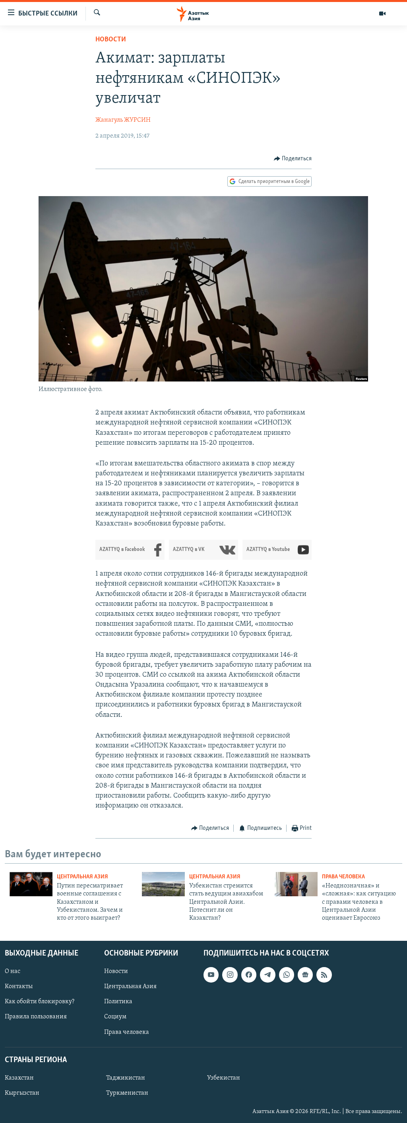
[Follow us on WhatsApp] (286, 974)
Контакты (19, 986)
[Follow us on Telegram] (267, 974)
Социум (115, 1017)
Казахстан (19, 1078)
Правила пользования (36, 1017)
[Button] (293, 159)
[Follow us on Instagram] (229, 974)
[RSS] (323, 974)
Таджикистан (125, 1078)
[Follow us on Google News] (305, 974)
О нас (12, 971)
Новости (110, 39)
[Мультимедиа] (382, 13)
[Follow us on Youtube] (211, 974)
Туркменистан (127, 1093)
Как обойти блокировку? (39, 1001)
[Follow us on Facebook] (248, 974)
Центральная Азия (82, 877)
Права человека (343, 877)
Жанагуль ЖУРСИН (123, 120)
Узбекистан (223, 1078)
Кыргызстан (22, 1093)
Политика (118, 1001)
